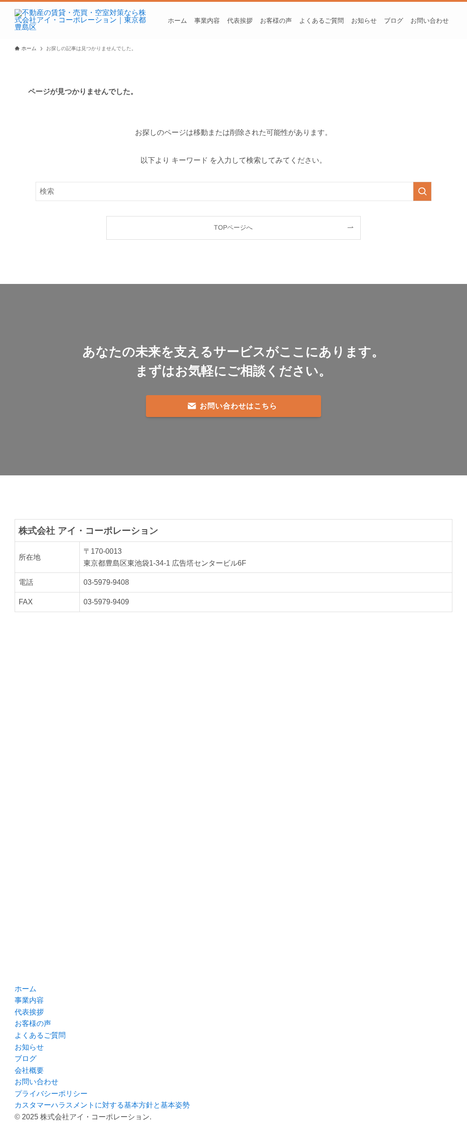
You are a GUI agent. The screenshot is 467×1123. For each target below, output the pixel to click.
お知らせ (29, 1047)
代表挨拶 (29, 1012)
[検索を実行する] (422, 191)
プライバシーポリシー (51, 1093)
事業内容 (29, 1000)
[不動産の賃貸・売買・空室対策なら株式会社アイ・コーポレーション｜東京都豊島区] (80, 20)
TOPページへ (233, 227)
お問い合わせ (36, 1082)
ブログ (25, 1058)
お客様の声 (33, 1023)
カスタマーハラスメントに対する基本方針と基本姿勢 (102, 1105)
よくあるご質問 (40, 1035)
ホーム (25, 989)
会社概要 (29, 1070)
